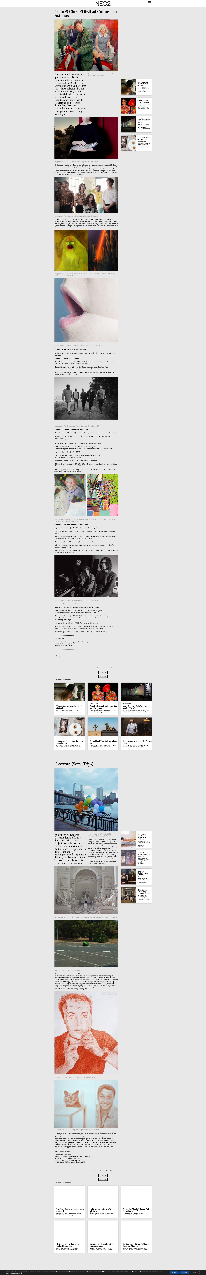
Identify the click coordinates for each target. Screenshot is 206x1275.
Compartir (103, 672)
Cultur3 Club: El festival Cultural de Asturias (85, 13)
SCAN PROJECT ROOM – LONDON (67, 1158)
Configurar (195, 1272)
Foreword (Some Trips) (73, 763)
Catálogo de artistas (61, 656)
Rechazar (184, 1272)
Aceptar (174, 1272)
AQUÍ (20, 1273)
